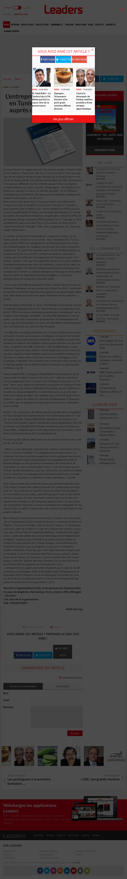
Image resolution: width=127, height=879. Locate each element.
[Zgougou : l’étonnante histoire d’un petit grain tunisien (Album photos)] (63, 77)
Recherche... (94, 10)
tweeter (65, 59)
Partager (48, 59)
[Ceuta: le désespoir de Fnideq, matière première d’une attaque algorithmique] (85, 77)
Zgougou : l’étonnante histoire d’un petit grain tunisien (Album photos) (62, 101)
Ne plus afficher (63, 119)
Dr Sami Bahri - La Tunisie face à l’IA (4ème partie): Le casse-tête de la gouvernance (41, 99)
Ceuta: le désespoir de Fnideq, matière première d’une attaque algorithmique (84, 101)
